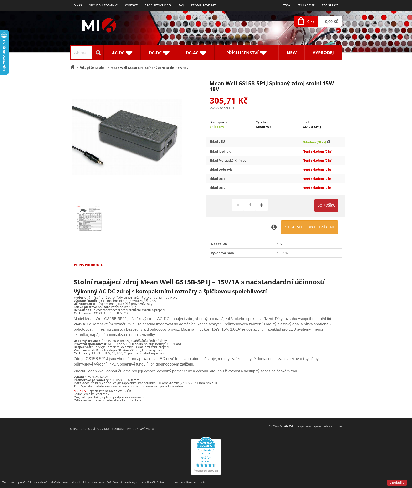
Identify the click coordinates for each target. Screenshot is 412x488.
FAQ (181, 5)
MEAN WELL (288, 426)
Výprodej (323, 52)
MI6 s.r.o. (80, 391)
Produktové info (204, 5)
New (292, 52)
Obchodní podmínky (103, 5)
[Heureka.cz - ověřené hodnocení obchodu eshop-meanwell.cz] (206, 455)
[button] (286, 5)
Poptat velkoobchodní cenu (309, 227)
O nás (78, 5)
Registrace (330, 5)
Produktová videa (158, 5)
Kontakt (131, 5)
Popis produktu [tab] (88, 265)
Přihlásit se (306, 5)
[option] (126, 137)
